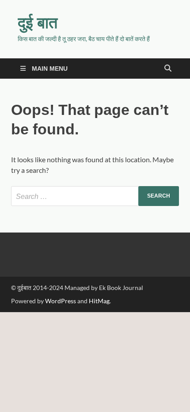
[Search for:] (95, 196)
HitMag (99, 301)
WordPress (60, 301)
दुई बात (37, 22)
